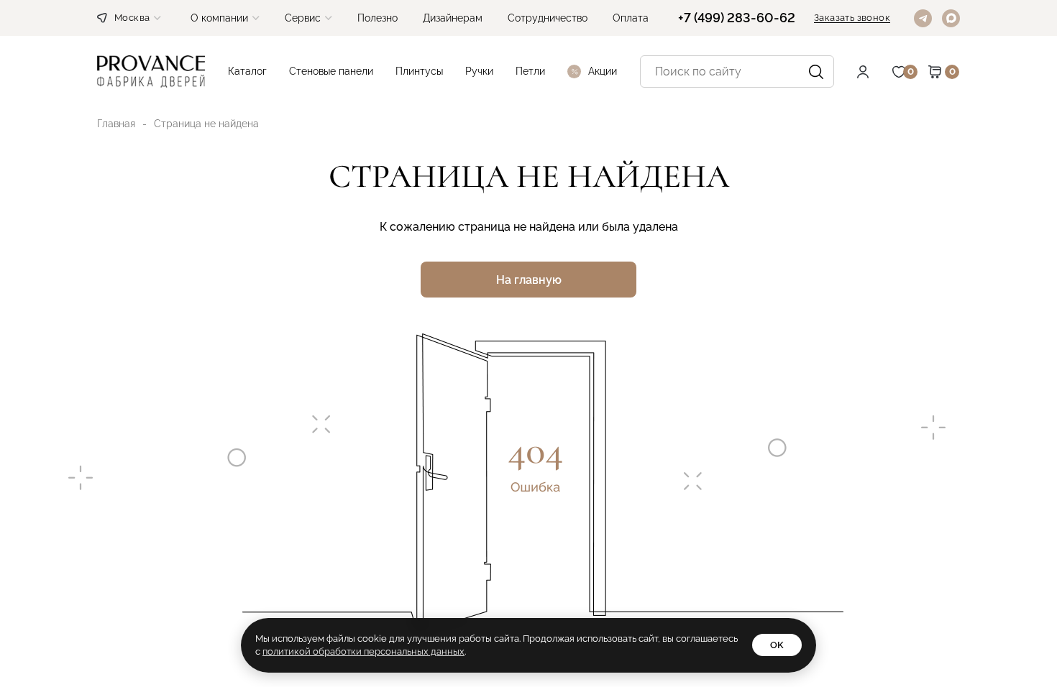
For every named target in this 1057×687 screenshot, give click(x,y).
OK (777, 645)
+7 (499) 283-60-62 (736, 17)
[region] (528, 343)
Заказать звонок (852, 18)
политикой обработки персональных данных (363, 651)
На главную (529, 280)
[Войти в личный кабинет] (874, 72)
